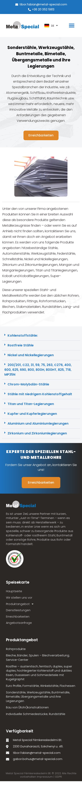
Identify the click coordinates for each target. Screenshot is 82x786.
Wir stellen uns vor (19, 598)
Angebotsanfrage (19, 623)
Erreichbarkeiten (17, 617)
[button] (71, 25)
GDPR (58, 776)
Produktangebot (18, 604)
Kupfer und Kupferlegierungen (32, 413)
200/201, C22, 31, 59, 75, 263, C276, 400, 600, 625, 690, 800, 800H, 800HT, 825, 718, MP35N (38, 370)
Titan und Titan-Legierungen (31, 404)
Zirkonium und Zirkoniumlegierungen (37, 433)
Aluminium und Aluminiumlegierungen (38, 423)
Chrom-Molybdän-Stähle (28, 384)
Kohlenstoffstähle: (23, 335)
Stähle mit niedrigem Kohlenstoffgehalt (40, 394)
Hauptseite (14, 591)
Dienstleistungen (18, 610)
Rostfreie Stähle (21, 345)
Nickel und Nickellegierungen (31, 355)
